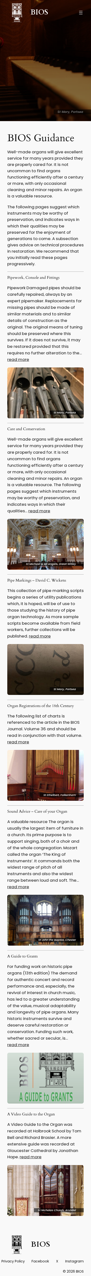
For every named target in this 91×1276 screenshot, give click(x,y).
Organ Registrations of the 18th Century (40, 706)
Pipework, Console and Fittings (33, 278)
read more (18, 359)
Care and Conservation (26, 429)
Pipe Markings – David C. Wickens (36, 580)
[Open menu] (81, 13)
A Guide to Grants (22, 956)
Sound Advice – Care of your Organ (37, 811)
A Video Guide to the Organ (31, 1114)
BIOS (39, 12)
